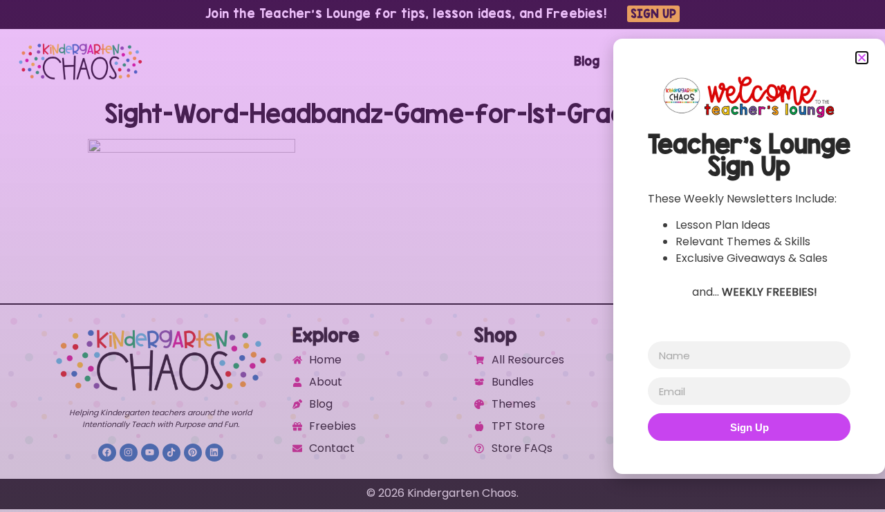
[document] (442, 256)
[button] (862, 58)
